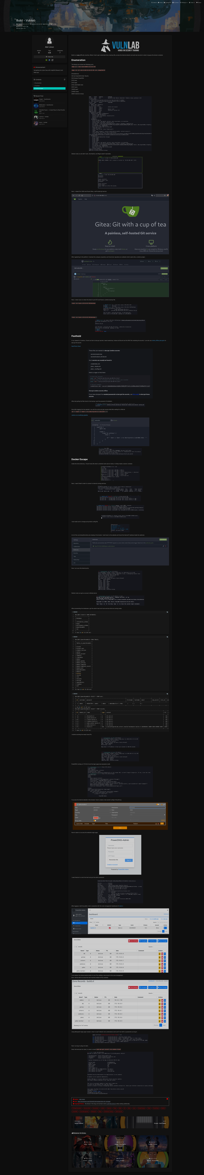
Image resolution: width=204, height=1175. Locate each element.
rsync (134, 1108)
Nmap (115, 1108)
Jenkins (102, 1108)
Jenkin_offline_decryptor (158, 340)
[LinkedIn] (49, 60)
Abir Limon (82, 1099)
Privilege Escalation (77, 1108)
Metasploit (93, 1111)
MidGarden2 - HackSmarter (46, 105)
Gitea (129, 1108)
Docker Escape (141, 1108)
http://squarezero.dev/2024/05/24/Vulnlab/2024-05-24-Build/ (94, 1101)
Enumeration (95, 1108)
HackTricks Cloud (76, 346)
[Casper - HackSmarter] (36, 100)
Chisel (149, 1108)
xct (27, 26)
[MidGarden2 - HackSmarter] (36, 106)
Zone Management (84, 1111)
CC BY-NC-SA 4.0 (111, 1103)
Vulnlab (54, 24)
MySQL (163, 1108)
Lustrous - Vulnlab (43, 116)
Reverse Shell (87, 1108)
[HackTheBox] (46, 60)
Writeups (47, 24)
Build (120, 1108)
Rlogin (100, 1111)
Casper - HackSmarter (45, 99)
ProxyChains (156, 1108)
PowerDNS (75, 1111)
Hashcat (109, 1108)
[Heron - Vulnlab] (36, 123)
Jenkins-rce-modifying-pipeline (79, 415)
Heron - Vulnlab (43, 122)
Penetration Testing (108, 1111)
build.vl (121, 906)
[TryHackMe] (52, 60)
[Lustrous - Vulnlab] (36, 117)
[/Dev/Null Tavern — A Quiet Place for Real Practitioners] (36, 111)
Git (124, 1108)
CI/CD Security (119, 1111)
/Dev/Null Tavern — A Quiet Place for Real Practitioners (52, 110)
